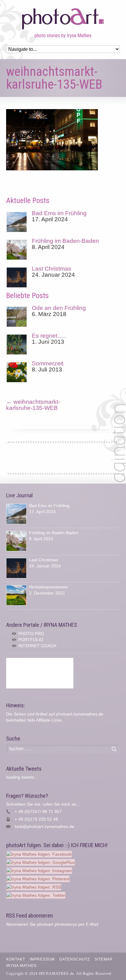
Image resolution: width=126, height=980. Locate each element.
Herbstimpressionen (48, 586)
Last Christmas (51, 268)
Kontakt (15, 959)
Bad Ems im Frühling (59, 213)
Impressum (42, 959)
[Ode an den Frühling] (16, 316)
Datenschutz (74, 959)
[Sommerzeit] (16, 372)
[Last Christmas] (16, 277)
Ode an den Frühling (59, 308)
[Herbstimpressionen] (16, 595)
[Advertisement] (39, 673)
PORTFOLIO (30, 639)
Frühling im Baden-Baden (65, 241)
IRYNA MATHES (21, 966)
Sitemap (103, 959)
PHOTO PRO (31, 633)
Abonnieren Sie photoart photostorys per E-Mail (52, 924)
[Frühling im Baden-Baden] (16, 249)
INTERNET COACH (37, 645)
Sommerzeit (47, 363)
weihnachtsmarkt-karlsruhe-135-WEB (33, 405)
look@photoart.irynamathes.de (44, 826)
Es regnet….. (49, 335)
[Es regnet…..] (16, 344)
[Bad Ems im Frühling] (16, 222)
